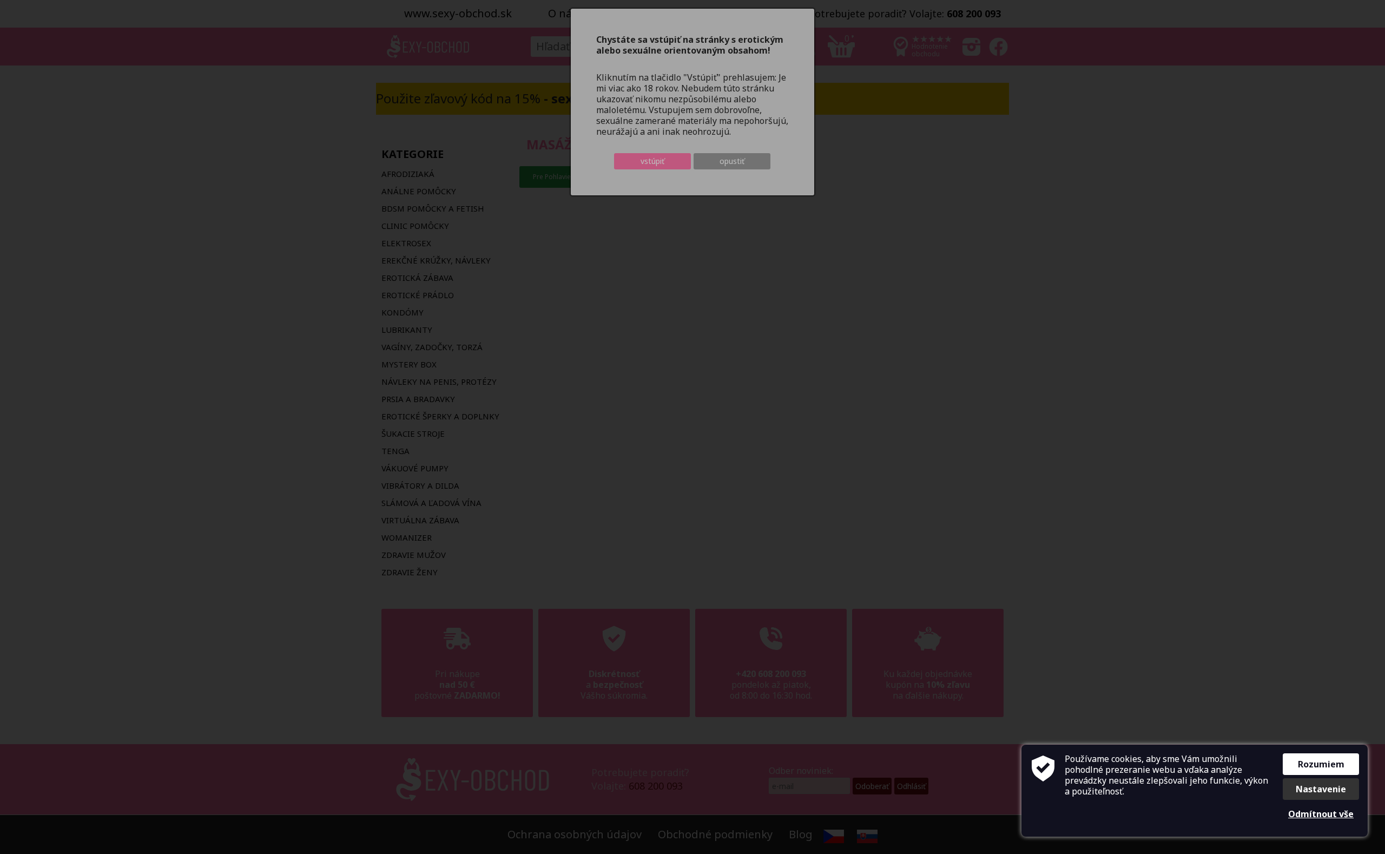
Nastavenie (1321, 789)
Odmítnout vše (1321, 814)
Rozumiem (1321, 764)
